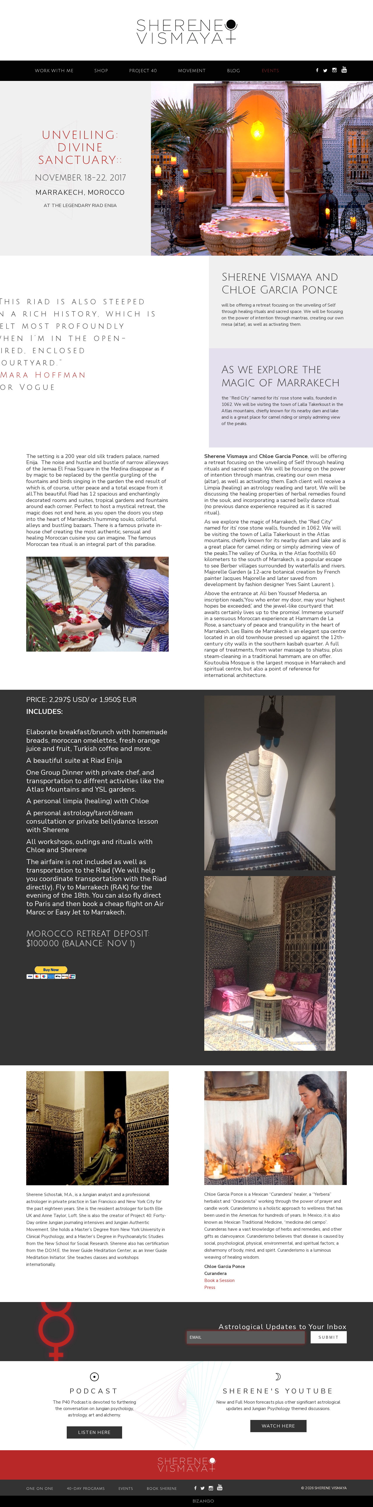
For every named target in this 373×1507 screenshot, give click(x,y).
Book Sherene (162, 1489)
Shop (101, 70)
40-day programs (86, 1489)
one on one (39, 1489)
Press (209, 1287)
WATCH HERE (278, 1426)
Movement (192, 70)
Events (270, 70)
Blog (233, 70)
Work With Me (54, 70)
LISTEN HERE (94, 1432)
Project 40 (143, 70)
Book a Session (219, 1280)
